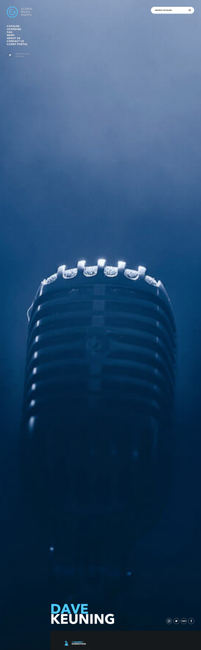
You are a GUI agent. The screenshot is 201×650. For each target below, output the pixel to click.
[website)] (184, 621)
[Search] (190, 10)
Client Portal (17, 44)
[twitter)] (176, 621)
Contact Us (15, 41)
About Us (14, 38)
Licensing (14, 29)
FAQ (9, 32)
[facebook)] (191, 621)
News (11, 35)
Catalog (13, 26)
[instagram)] (169, 621)
